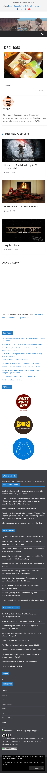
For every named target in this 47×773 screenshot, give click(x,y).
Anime (4, 709)
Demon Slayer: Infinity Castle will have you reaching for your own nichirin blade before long (26, 7)
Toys (3, 713)
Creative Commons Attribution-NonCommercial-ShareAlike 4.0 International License (22, 741)
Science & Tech (7, 718)
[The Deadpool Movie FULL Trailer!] (23, 182)
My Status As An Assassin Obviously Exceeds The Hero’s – (23, 537)
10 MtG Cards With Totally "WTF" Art (15, 360)
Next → (42, 90)
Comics (4, 690)
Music (4, 722)
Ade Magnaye (7, 523)
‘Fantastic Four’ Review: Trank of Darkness (19, 518)
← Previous (6, 85)
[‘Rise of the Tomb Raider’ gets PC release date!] (23, 140)
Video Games (6, 704)
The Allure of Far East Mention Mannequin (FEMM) (20, 363)
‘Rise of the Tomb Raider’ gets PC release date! (20, 166)
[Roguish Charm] (23, 220)
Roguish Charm (12, 245)
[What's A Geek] (23, 19)
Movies (4, 695)
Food (3, 727)
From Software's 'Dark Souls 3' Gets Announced (19, 376)
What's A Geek (16, 739)
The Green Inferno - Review (12, 380)
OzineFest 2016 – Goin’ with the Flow (22, 508)
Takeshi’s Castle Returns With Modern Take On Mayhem (23, 600)
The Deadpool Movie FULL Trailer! (21, 206)
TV (3, 699)
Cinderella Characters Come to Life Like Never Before (21, 367)
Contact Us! (6, 680)
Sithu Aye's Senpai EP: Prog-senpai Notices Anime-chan (22, 344)
